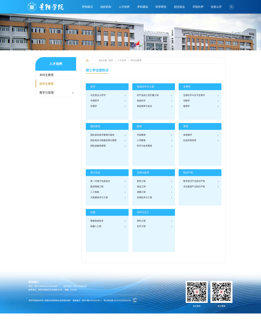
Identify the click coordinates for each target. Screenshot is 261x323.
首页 (111, 60)
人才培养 (121, 60)
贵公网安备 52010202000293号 (117, 300)
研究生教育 (136, 60)
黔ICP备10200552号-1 (91, 300)
